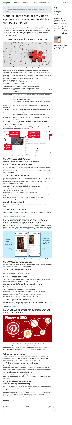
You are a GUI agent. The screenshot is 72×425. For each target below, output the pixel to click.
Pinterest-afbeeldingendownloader (40, 2)
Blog (4, 411)
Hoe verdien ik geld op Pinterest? (17, 216)
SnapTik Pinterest (52, 418)
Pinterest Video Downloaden (22, 2)
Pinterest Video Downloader (54, 409)
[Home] (6, 2)
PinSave (50, 416)
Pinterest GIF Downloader (54, 411)
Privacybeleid (29, 407)
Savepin (5, 416)
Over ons (5, 407)
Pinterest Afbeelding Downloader (55, 407)
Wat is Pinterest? (12, 306)
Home (6, 8)
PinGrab (50, 414)
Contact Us (5, 409)
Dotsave (5, 414)
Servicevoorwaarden (30, 409)
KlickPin (27, 411)
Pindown (5, 418)
